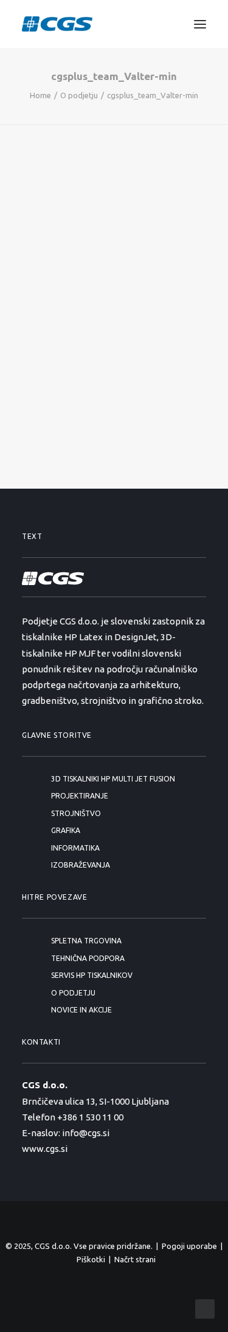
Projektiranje (79, 796)
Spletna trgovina (86, 941)
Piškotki (91, 1259)
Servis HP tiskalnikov (92, 975)
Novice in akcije (81, 1010)
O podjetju (79, 95)
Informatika (75, 848)
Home (40, 95)
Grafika (65, 830)
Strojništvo (76, 813)
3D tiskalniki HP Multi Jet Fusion (113, 779)
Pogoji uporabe (189, 1246)
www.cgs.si (44, 1148)
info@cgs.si (85, 1133)
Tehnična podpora (88, 958)
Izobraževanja (80, 865)
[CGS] (57, 24)
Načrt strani (135, 1259)
